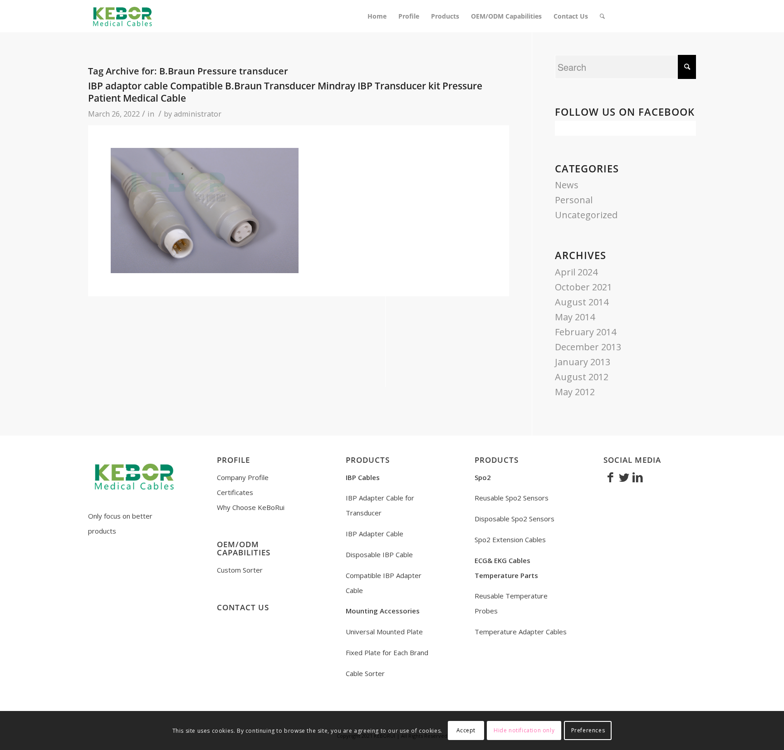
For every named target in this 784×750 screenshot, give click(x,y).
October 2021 (583, 287)
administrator (197, 114)
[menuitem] (377, 16)
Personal (574, 200)
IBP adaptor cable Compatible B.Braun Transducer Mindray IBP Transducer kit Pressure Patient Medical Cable (285, 91)
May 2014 (575, 317)
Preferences (588, 730)
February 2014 (585, 332)
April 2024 (576, 272)
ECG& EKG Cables (502, 560)
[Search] (602, 16)
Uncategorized (586, 215)
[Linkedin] (637, 477)
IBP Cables (363, 477)
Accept (466, 730)
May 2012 (575, 392)
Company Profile (243, 477)
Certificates (235, 492)
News (566, 185)
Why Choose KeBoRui (250, 507)
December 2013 (588, 347)
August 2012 (581, 377)
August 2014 (581, 302)
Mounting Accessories (383, 610)
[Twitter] (624, 477)
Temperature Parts (506, 575)
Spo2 (483, 477)
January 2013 (582, 362)
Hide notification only (524, 730)
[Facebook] (610, 477)
